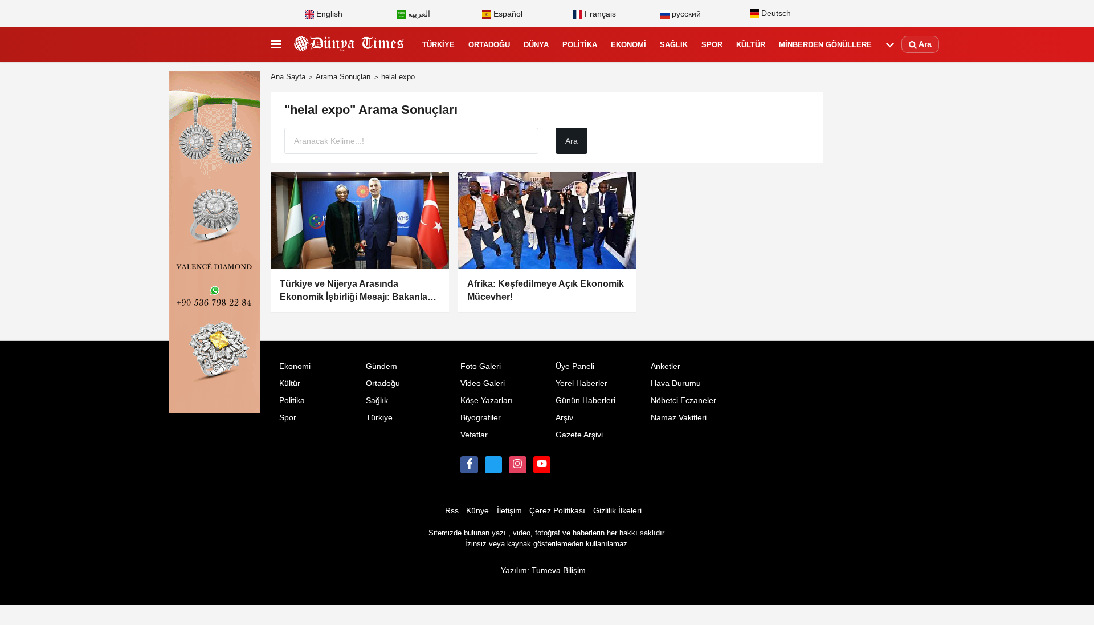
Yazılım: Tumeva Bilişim (543, 570)
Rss (452, 510)
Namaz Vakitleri (679, 417)
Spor (711, 44)
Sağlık (674, 44)
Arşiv (564, 417)
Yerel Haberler (581, 383)
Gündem (381, 366)
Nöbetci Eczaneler (683, 400)
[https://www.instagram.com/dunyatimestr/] (517, 464)
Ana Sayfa (288, 76)
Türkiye (438, 44)
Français (599, 14)
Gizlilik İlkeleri (617, 510)
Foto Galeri (480, 366)
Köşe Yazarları (486, 400)
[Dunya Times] (349, 45)
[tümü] (890, 45)
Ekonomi (628, 44)
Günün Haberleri (585, 400)
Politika (579, 44)
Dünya (536, 44)
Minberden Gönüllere (825, 44)
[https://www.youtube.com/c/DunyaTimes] (541, 464)
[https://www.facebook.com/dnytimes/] (468, 464)
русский (685, 14)
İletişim (509, 510)
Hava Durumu (676, 383)
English (328, 14)
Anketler (665, 366)
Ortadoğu (489, 44)
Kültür (750, 44)
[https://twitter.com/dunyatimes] (493, 464)
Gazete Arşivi (579, 435)
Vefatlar (474, 435)
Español (506, 14)
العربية (418, 14)
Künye (477, 510)
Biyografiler (480, 417)
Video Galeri (482, 383)
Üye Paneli (575, 366)
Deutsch (775, 13)
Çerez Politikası (557, 510)
